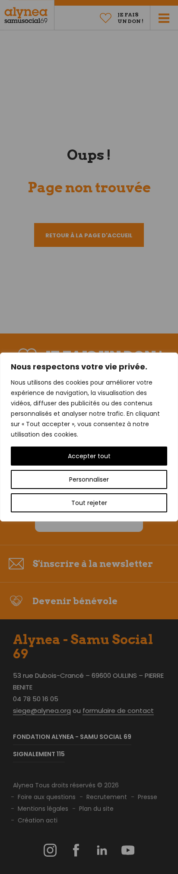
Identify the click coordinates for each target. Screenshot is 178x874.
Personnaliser (89, 479)
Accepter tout (89, 456)
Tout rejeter (89, 503)
